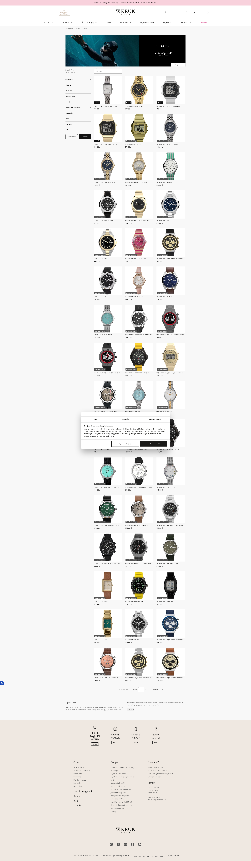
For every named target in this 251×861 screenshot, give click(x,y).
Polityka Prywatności (155, 767)
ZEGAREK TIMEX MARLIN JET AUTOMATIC (106, 487)
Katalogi (113, 811)
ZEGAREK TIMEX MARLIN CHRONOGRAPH (107, 411)
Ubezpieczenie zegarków (119, 796)
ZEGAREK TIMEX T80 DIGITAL (134, 144)
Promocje (114, 770)
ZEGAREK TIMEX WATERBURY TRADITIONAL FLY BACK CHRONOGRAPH (169, 525)
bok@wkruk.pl (152, 792)
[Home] (125, 12)
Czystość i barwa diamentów (121, 805)
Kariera (77, 796)
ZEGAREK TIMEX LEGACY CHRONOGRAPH (138, 563)
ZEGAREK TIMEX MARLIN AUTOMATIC (136, 525)
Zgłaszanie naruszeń (155, 777)
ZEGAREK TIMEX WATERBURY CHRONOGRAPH (139, 487)
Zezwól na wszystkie (153, 444)
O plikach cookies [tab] (155, 419)
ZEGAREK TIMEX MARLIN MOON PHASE (106, 678)
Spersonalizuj (124, 444)
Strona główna (69, 28)
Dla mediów (77, 786)
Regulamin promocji (118, 774)
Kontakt (77, 805)
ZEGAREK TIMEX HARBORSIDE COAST (136, 449)
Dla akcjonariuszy (80, 780)
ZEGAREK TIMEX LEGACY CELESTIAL (167, 144)
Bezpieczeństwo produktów (120, 789)
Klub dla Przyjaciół (82, 791)
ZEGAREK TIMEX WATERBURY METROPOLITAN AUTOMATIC (139, 335)
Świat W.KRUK (78, 767)
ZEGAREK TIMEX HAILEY (101, 601)
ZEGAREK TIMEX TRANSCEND (103, 335)
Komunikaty (77, 783)
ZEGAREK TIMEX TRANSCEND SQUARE (105, 106)
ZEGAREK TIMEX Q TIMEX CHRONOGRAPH (169, 258)
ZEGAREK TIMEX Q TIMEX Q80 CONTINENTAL (170, 373)
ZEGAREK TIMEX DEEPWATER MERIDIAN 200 (138, 373)
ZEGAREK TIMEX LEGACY (164, 297)
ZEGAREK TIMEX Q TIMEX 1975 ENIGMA (137, 220)
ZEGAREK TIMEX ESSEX (163, 220)
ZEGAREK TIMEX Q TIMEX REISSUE (135, 258)
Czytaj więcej (130, 710)
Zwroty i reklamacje (117, 786)
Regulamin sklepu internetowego (122, 767)
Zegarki (78, 28)
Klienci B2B (77, 774)
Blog (75, 800)
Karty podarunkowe (117, 799)
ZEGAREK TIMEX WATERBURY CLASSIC (168, 563)
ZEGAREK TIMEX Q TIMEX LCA (165, 601)
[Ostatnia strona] (162, 689)
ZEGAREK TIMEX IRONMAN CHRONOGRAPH (170, 335)
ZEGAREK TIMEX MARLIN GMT (134, 106)
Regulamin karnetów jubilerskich (122, 777)
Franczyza (77, 777)
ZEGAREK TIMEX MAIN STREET (134, 297)
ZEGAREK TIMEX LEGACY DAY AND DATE (106, 525)
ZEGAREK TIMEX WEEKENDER (165, 182)
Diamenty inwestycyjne (119, 808)
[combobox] (108, 71)
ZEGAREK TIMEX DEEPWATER (134, 601)
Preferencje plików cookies (157, 770)
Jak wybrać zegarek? (118, 792)
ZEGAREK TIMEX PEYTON (132, 411)
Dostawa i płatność (117, 783)
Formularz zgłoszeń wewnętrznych (160, 774)
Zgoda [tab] (96, 419)
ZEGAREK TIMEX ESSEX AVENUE (103, 220)
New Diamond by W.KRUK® (121, 802)
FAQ (112, 780)
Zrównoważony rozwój (81, 770)
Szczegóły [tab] (125, 419)
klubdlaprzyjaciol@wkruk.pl (157, 799)
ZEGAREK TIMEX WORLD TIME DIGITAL (168, 106)
